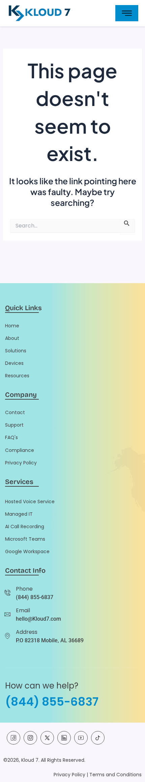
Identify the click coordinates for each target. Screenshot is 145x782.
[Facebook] (13, 738)
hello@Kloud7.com (38, 619)
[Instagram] (30, 738)
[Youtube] (81, 738)
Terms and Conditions (115, 774)
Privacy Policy (69, 774)
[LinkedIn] (64, 738)
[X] (47, 738)
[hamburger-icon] (126, 13)
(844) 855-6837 (34, 597)
